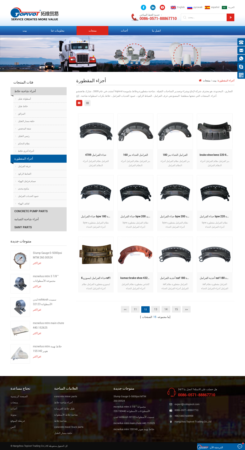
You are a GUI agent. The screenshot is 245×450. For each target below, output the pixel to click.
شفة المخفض (24, 128)
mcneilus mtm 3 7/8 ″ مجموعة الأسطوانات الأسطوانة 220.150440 (46, 279)
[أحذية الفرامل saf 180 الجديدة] (175, 254)
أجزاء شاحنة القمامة (26, 219)
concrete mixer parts (65, 396)
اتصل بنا (156, 30)
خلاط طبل (23, 106)
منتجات (93, 30)
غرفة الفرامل (24, 166)
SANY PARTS (23, 227)
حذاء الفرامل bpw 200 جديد (135, 216)
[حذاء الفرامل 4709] (96, 131)
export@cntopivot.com (187, 404)
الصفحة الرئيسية (19, 396)
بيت (25, 30)
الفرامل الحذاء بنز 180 (175, 154)
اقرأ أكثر (37, 263)
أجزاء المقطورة (23, 158)
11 (135, 309)
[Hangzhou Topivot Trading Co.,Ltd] (34, 13)
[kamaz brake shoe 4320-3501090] (135, 254)
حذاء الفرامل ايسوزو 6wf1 (96, 277)
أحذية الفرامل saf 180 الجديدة (176, 277)
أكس (13, 427)
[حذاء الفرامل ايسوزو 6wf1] (96, 254)
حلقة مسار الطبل (26, 121)
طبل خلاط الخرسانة (64, 408)
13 (155, 309)
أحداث (124, 30)
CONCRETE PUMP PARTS (31, 211)
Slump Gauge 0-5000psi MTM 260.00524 (47, 255)
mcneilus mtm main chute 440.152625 (48, 325)
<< (125, 309)
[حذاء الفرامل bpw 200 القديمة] (175, 192)
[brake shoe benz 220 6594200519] (214, 131)
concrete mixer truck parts (68, 427)
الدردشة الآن (216, 447)
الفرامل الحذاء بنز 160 (135, 154)
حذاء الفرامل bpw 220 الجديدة (216, 216)
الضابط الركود (24, 173)
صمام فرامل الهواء (27, 181)
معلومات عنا (58, 30)
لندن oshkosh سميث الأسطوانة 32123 (44, 302)
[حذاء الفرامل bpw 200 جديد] (135, 192)
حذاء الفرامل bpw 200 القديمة (176, 216)
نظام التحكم (24, 143)
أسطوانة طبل (24, 98)
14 (165, 309)
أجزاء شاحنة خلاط (25, 91)
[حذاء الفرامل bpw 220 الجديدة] (214, 192)
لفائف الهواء (23, 203)
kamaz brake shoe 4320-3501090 (136, 277)
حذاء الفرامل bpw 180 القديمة (97, 216)
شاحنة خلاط (60, 420)
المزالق (21, 113)
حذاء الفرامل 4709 (95, 154)
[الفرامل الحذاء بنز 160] (135, 131)
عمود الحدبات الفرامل (28, 196)
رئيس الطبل (24, 136)
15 (176, 309)
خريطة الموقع (18, 420)
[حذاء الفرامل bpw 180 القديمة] (96, 192)
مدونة (13, 414)
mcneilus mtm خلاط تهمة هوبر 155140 (47, 349)
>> (186, 309)
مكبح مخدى (23, 188)
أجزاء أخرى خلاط (26, 151)
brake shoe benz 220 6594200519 (216, 154)
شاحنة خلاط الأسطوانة (66, 414)
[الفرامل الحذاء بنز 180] (175, 131)
